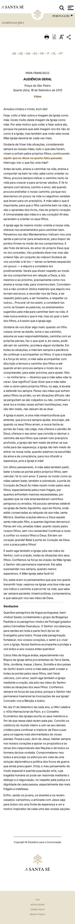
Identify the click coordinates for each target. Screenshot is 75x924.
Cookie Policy (37, 909)
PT (61, 53)
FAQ (37, 899)
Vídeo (38, 96)
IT (48, 53)
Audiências (10, 22)
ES (35, 53)
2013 (21, 22)
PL (54, 53)
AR (14, 53)
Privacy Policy (37, 914)
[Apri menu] (70, 8)
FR (42, 53)
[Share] (69, 38)
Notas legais (37, 904)
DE (21, 53)
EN (28, 53)
